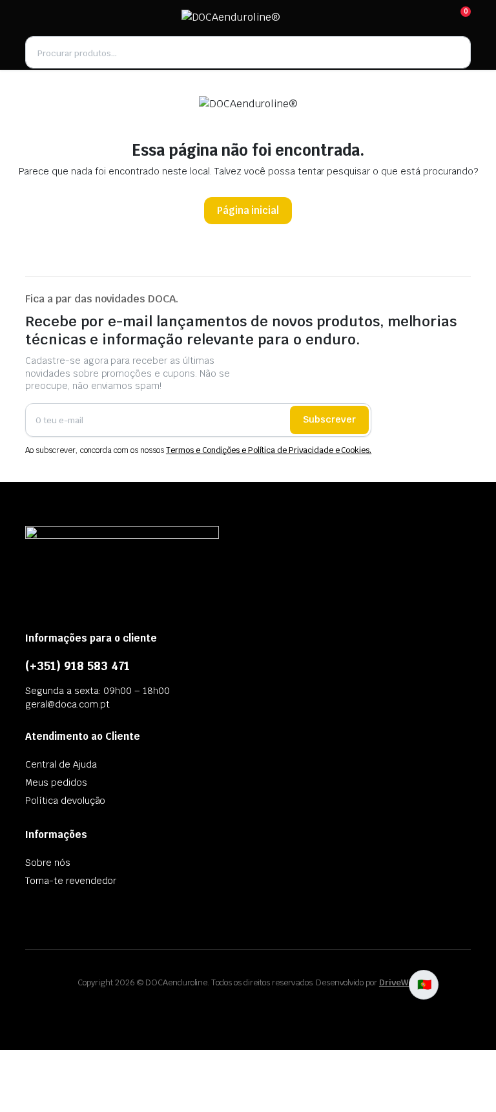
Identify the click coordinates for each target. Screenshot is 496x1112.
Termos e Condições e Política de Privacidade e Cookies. (268, 450)
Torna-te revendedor (70, 880)
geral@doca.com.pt (67, 704)
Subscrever (329, 419)
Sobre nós (47, 862)
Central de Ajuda (61, 764)
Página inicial (248, 210)
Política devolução (65, 800)
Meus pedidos (56, 782)
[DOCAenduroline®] (247, 17)
